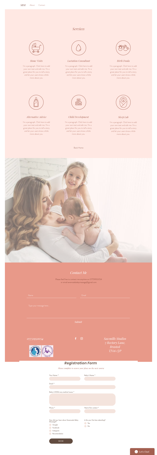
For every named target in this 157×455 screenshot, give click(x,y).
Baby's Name (89, 375)
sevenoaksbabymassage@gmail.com (82, 282)
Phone (51, 408)
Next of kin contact (90, 408)
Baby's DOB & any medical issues (61, 392)
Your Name (53, 375)
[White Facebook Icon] (75, 338)
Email (51, 383)
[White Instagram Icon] (81, 338)
